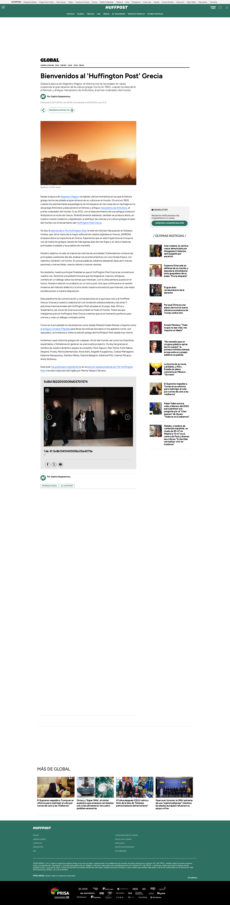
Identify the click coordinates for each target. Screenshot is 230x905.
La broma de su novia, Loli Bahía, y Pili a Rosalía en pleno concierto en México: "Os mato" (175, 369)
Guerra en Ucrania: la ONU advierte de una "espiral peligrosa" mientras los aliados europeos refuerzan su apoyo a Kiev (174, 804)
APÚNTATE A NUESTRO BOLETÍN (169, 223)
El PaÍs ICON (120, 897)
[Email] (60, 464)
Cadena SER (135, 889)
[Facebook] (47, 464)
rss (34, 851)
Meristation (156, 897)
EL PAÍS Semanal (140, 893)
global (80, 14)
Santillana (109, 889)
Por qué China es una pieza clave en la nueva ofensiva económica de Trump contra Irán (176, 308)
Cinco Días (121, 893)
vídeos (106, 14)
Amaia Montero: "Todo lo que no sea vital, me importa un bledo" (175, 328)
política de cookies (123, 839)
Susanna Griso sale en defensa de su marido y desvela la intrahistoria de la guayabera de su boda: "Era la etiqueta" (176, 271)
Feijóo (70, 2)
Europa (63, 65)
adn (152, 889)
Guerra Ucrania (47, 65)
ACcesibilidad (120, 851)
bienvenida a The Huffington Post (68, 230)
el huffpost (67, 486)
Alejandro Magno (70, 196)
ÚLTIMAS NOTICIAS (155, 14)
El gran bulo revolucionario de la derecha (174, 290)
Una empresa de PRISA (61, 891)
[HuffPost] (42, 827)
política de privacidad (124, 847)
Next (127, 417)
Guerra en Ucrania (82, 2)
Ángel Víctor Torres (46, 2)
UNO (102, 893)
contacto (37, 843)
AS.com (143, 889)
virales (90, 14)
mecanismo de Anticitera (113, 207)
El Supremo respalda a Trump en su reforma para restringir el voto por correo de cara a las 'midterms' (176, 389)
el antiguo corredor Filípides (55, 328)
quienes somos (39, 839)
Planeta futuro (150, 893)
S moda (132, 897)
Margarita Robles (30, 2)
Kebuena (160, 893)
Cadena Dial (131, 893)
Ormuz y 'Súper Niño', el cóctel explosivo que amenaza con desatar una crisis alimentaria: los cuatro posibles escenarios (95, 804)
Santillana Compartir (124, 889)
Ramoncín (180, 2)
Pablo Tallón (191, 2)
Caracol (162, 889)
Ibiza (127, 2)
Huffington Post (88, 893)
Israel (81, 65)
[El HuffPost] (116, 7)
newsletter (38, 847)
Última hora (213, 7)
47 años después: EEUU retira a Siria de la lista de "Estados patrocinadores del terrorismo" (132, 803)
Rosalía (156, 2)
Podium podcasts (109, 897)
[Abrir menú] (3, 7)
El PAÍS (85, 889)
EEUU (57, 65)
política (71, 14)
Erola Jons (147, 2)
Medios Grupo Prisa (60, 897)
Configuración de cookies (126, 835)
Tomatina (213, 2)
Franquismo (136, 2)
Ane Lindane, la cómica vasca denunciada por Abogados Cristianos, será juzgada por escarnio (176, 251)
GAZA (70, 65)
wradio (110, 893)
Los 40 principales (97, 889)
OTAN (76, 65)
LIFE (98, 14)
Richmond (83, 897)
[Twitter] (54, 464)
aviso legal (120, 843)
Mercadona (203, 2)
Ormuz (94, 2)
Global (49, 60)
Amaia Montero (168, 2)
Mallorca (119, 2)
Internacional (49, 486)
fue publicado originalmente (66, 366)
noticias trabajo (136, 14)
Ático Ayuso (61, 2)
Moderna (96, 897)
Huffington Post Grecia (89, 222)
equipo (36, 835)
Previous (49, 417)
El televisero (118, 14)
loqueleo (143, 897)
